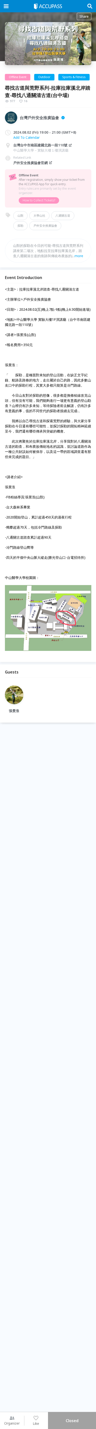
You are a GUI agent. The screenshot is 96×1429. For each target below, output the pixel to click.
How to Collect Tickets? (39, 200)
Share (84, 16)
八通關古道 (62, 215)
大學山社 (39, 215)
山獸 (20, 215)
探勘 (20, 226)
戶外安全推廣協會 (45, 226)
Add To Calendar (26, 137)
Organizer (12, 1423)
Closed (72, 1420)
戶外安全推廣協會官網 (30, 162)
